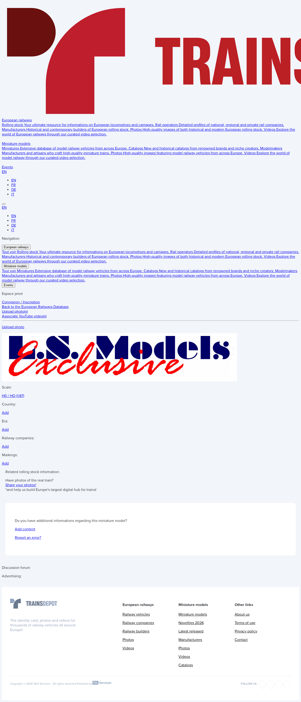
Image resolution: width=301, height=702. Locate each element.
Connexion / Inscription (21, 302)
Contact (241, 639)
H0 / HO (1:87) (13, 395)
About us (242, 614)
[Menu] (4, 204)
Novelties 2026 (191, 623)
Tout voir (9, 252)
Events (7, 167)
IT (12, 194)
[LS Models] (119, 379)
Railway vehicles (136, 614)
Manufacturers (190, 639)
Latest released (190, 631)
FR (13, 185)
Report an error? (28, 537)
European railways (17, 120)
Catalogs (185, 665)
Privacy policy (246, 631)
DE (13, 189)
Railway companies (138, 623)
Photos (128, 639)
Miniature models (16, 143)
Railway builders (136, 631)
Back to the (35, 307)
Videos (128, 648)
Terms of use (245, 623)
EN (4, 172)
